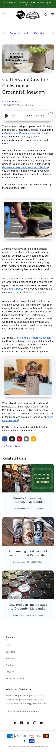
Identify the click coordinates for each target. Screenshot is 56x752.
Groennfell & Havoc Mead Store (23, 746)
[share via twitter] (12, 439)
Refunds (10, 658)
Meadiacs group (18, 417)
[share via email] (26, 439)
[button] (3, 15)
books (22, 344)
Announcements (19, 33)
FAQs (8, 645)
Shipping (11, 651)
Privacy (10, 671)
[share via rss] (33, 439)
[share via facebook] (4, 439)
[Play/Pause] (7, 116)
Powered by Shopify (42, 746)
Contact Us (12, 665)
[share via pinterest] (19, 439)
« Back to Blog (12, 446)
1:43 (50, 113)
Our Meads (40, 33)
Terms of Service (15, 678)
